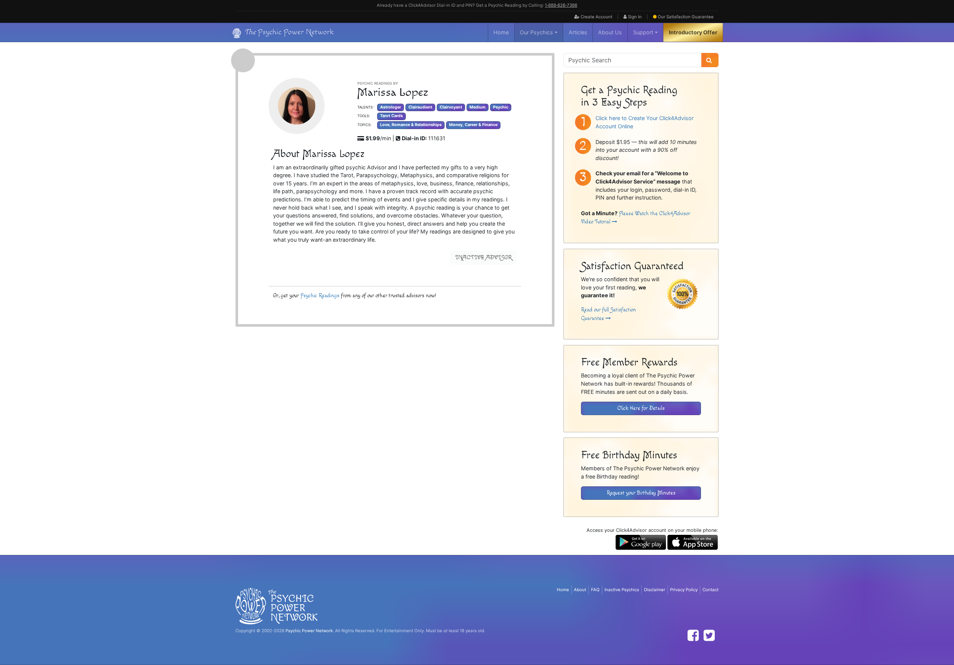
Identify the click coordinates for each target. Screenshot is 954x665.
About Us (610, 32)
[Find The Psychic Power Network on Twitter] (709, 635)
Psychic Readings (319, 295)
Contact (710, 589)
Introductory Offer (693, 32)
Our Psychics (536, 32)
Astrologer (390, 107)
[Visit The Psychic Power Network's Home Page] (277, 605)
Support (643, 32)
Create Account (595, 16)
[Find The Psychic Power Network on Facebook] (693, 635)
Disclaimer (654, 589)
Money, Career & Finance (473, 124)
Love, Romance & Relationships (411, 124)
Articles (578, 32)
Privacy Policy (684, 589)
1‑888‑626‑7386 (561, 5)
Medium (478, 107)
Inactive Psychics (621, 589)
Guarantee (686, 16)
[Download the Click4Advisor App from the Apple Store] (692, 542)
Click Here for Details (641, 408)
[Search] (709, 60)
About (580, 589)
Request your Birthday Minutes (641, 493)
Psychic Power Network (309, 630)
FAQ (595, 589)
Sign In (634, 16)
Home (501, 32)
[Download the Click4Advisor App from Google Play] (641, 542)
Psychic (500, 107)
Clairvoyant (451, 107)
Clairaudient (420, 107)
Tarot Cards (391, 115)
